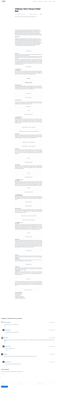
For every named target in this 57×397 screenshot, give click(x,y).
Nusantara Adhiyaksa (7, 322)
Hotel (33, 14)
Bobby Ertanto (6, 337)
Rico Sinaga (5, 354)
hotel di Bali (11, 339)
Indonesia (34, 1)
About (50, 1)
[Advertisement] (28, 23)
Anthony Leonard (8, 346)
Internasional (40, 1)
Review (45, 1)
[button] (36, 1)
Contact (53, 1)
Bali (31, 14)
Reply (6, 333)
